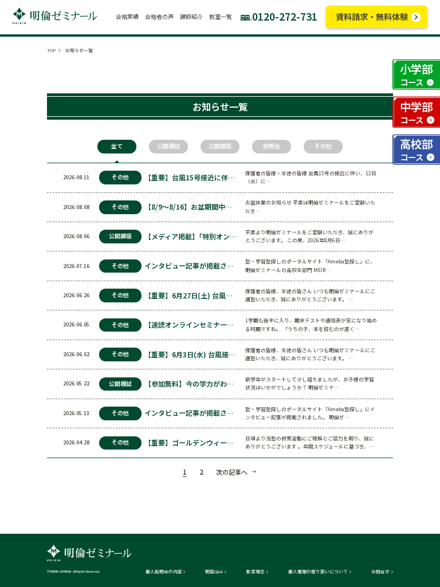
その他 (323, 146)
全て (117, 146)
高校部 (416, 149)
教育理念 (255, 571)
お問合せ (380, 571)
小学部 (416, 74)
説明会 (271, 146)
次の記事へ (231, 471)
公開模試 (168, 146)
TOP (51, 50)
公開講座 (220, 146)
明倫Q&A (214, 571)
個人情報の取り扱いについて (318, 571)
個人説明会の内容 (164, 571)
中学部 (416, 112)
